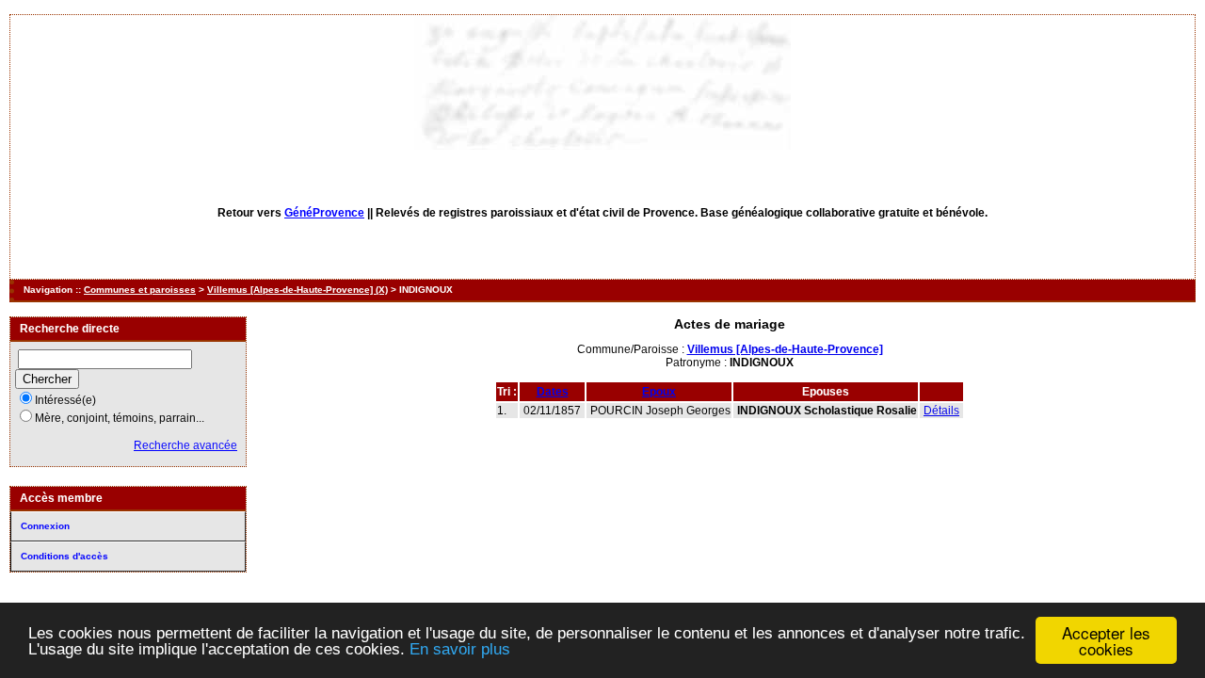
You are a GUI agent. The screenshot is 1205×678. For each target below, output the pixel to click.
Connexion (45, 526)
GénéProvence (324, 212)
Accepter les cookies (1106, 640)
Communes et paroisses (140, 289)
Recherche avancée (185, 445)
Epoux (659, 391)
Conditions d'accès (64, 556)
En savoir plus (460, 649)
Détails (941, 410)
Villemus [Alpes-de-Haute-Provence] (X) (297, 289)
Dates (553, 391)
